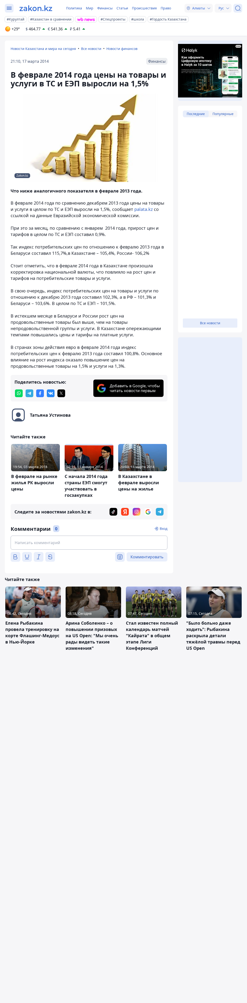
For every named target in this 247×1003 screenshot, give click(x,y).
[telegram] (29, 393)
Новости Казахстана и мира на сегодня (43, 48)
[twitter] (61, 393)
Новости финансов (121, 48)
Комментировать (147, 557)
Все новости (91, 48)
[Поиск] (237, 8)
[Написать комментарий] (89, 543)
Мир (89, 8)
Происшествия (144, 8)
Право (166, 8)
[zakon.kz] (35, 8)
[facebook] (40, 393)
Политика (74, 8)
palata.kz (144, 209)
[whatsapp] (18, 393)
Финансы (105, 8)
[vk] (50, 393)
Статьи (122, 8)
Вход (163, 528)
